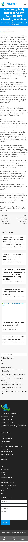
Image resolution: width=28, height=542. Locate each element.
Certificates (4, 444)
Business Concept (5, 441)
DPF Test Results (5, 457)
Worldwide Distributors (6, 477)
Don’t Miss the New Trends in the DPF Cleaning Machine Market (22, 219)
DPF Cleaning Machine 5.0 (7, 482)
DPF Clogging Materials (7, 454)
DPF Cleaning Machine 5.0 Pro (8, 485)
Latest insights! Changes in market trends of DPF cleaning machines (6, 219)
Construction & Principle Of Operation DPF (11, 446)
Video (2, 363)
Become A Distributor (6, 438)
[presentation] (14, 312)
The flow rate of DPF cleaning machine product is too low (13, 292)
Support (3, 474)
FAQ (2, 467)
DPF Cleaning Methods (6, 451)
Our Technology (5, 469)
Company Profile (5, 436)
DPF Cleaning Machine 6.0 (7, 488)
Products (3, 472)
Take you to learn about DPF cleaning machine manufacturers (13, 257)
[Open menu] (25, 3)
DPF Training (4, 459)
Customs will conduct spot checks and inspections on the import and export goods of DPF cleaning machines (14, 274)
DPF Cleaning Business (6, 449)
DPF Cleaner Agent (5, 480)
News (22, 247)
